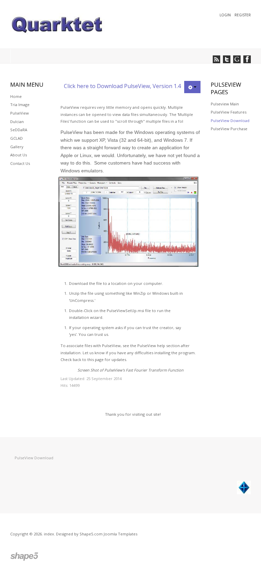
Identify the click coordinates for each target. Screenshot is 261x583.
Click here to (80, 86)
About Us (18, 154)
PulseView (19, 113)
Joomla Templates (120, 533)
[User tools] (192, 87)
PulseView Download (230, 120)
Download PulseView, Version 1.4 (139, 86)
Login (226, 15)
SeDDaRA (18, 129)
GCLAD (16, 138)
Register (242, 15)
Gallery (16, 146)
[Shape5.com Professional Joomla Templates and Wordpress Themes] (24, 556)
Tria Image (20, 104)
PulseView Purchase (229, 128)
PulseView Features (228, 112)
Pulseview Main (225, 103)
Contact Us (20, 163)
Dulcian (17, 121)
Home (16, 96)
